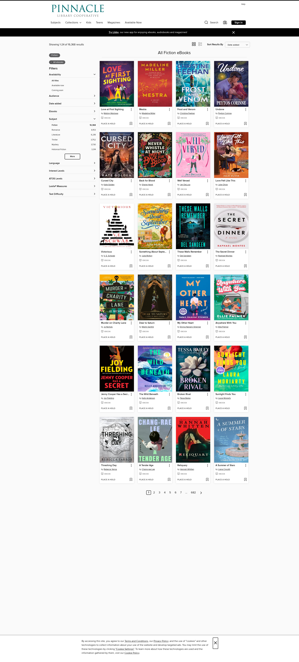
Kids (88, 22)
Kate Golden (109, 184)
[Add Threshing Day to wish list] (131, 480)
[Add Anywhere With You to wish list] (245, 337)
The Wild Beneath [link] (148, 394)
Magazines (114, 22)
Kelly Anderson (148, 398)
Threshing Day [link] (109, 465)
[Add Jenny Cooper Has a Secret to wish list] (131, 408)
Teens (99, 22)
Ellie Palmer (223, 327)
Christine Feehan (187, 113)
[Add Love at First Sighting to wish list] (131, 124)
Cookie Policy (131, 653)
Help (243, 4)
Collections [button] (72, 22)
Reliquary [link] (182, 465)
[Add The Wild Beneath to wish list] (169, 408)
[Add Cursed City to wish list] (131, 195)
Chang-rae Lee (148, 469)
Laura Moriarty (224, 398)
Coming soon (57, 90)
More (72, 156)
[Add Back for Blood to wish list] (169, 195)
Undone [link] (220, 109)
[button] (211, 23)
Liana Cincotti (224, 469)
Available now (58, 85)
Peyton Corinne (225, 113)
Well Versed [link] (183, 180)
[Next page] (201, 492)
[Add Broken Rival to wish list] (207, 408)
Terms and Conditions (136, 641)
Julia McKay (147, 256)
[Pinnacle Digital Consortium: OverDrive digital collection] (77, 10)
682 (193, 492)
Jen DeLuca (185, 184)
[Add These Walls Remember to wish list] (207, 266)
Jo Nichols (108, 327)
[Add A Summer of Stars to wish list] (245, 480)
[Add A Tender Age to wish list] (169, 480)
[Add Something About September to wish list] (169, 266)
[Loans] (225, 23)
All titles (55, 80)
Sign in (239, 22)
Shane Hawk (147, 184)
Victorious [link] (106, 252)
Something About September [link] (153, 252)
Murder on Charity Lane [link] (113, 323)
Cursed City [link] (107, 180)
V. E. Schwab (109, 256)
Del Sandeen (185, 256)
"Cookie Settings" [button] (124, 649)
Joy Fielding (109, 398)
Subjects (56, 22)
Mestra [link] (142, 109)
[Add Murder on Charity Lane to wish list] (131, 337)
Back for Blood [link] (147, 180)
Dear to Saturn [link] (147, 323)
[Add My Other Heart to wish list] (207, 337)
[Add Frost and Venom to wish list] (207, 124)
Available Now (133, 22)
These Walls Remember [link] (189, 252)
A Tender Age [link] (146, 465)
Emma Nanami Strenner (190, 327)
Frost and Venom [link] (186, 109)
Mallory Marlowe (111, 113)
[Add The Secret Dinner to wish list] (245, 266)
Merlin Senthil (148, 327)
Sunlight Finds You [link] (226, 394)
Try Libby (114, 32)
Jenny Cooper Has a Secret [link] (115, 394)
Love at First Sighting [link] (112, 109)
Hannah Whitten (187, 469)
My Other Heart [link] (185, 323)
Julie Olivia (223, 184)
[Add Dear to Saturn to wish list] (169, 337)
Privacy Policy (161, 641)
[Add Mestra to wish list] (169, 124)
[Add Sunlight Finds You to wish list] (245, 408)
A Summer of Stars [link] (225, 465)
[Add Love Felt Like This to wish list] (245, 195)
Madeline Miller (148, 113)
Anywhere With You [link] (226, 323)
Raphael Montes (225, 256)
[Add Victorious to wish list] (131, 266)
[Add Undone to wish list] (245, 124)
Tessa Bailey (185, 398)
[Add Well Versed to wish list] (207, 195)
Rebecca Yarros (110, 469)
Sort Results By (215, 44)
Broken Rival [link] (184, 394)
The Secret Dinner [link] (225, 252)
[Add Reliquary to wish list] (207, 480)
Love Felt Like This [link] (225, 180)
